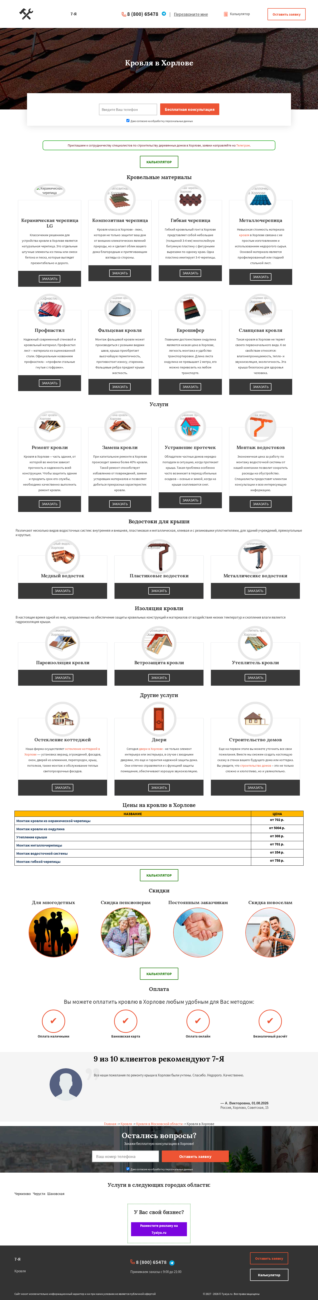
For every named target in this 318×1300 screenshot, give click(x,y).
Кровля (126, 1124)
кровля (244, 235)
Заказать (50, 279)
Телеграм (243, 145)
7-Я (17, 1259)
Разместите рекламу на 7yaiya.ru (159, 1229)
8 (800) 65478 (142, 13)
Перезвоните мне (191, 14)
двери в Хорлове (151, 749)
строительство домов (255, 765)
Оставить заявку (287, 14)
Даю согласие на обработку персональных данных (161, 121)
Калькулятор (239, 14)
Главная (110, 1124)
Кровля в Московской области (159, 1124)
